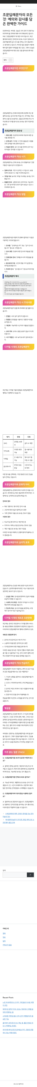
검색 (4, 870)
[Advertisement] (18, 92)
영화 (4, 933)
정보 (4, 937)
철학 (4, 941)
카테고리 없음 (7, 945)
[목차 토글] (9, 59)
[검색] (30, 874)
